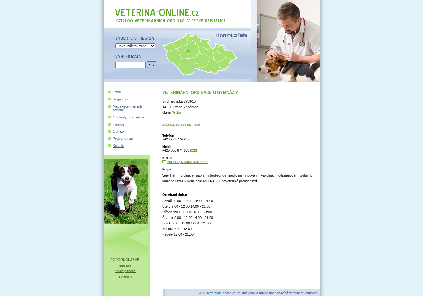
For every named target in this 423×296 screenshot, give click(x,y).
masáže (125, 265)
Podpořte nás (123, 138)
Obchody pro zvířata (128, 117)
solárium (125, 276)
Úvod (117, 92)
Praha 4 (178, 112)
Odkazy (119, 131)
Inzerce (118, 124)
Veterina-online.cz (222, 292)
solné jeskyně (125, 271)
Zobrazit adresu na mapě (181, 124)
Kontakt (118, 146)
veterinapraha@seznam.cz (187, 162)
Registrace (121, 99)
